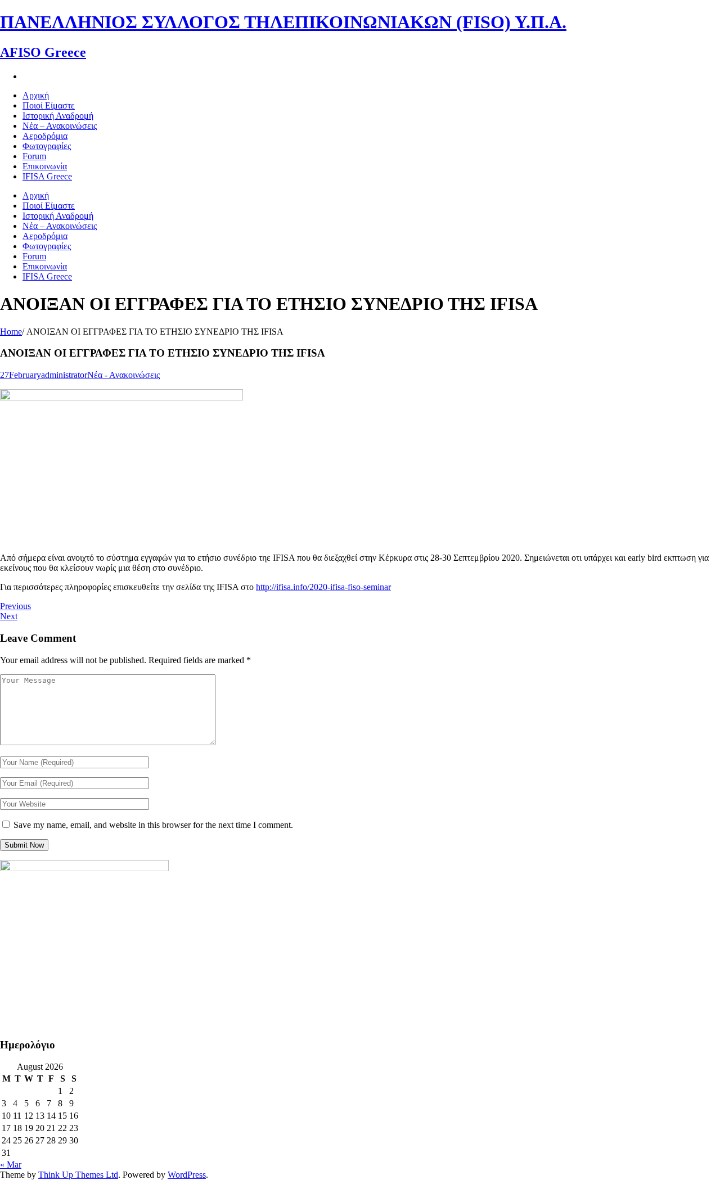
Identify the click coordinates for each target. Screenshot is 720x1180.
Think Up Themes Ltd (78, 1174)
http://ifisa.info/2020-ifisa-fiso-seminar (323, 587)
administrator (64, 375)
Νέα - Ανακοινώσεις (123, 375)
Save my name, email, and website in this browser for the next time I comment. (153, 825)
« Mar (10, 1164)
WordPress (187, 1174)
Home (11, 331)
